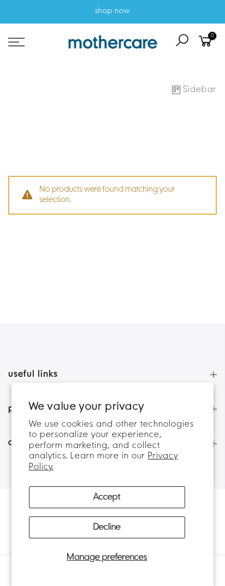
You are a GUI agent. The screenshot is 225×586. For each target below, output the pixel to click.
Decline (107, 527)
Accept (106, 497)
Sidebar (200, 89)
